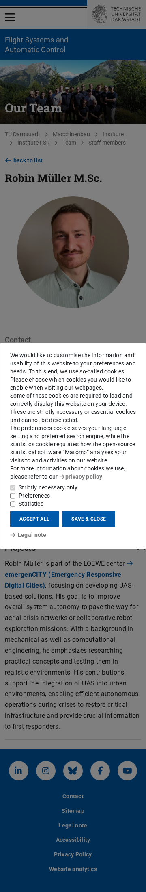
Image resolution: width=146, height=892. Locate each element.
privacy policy (83, 476)
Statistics (31, 503)
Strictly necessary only (48, 487)
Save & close (88, 519)
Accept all (34, 519)
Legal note (32, 534)
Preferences (34, 495)
